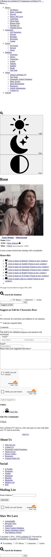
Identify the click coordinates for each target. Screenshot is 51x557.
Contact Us (9, 447)
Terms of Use (10, 452)
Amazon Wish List (12, 458)
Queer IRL (13, 412)
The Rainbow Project (13, 532)
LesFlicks (9, 526)
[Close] (1, 315)
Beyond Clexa (10, 523)
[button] (1, 114)
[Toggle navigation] (43, 1)
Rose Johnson (12, 243)
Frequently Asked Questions (16, 449)
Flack (9, 246)
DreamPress (33, 539)
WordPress (4, 539)
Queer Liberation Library (15, 530)
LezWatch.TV (25, 537)
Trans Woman (8, 237)
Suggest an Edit (7, 305)
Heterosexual (21, 237)
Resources (9, 456)
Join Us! (25, 434)
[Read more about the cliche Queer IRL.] (7, 412)
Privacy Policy (10, 454)
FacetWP (12, 539)
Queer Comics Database (14, 528)
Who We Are (10, 445)
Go (25, 302)
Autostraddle (10, 521)
